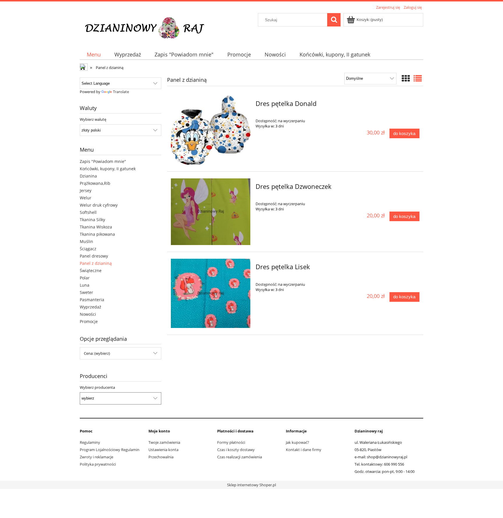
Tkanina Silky (92, 219)
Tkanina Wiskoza (96, 227)
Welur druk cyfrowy (99, 205)
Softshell (88, 212)
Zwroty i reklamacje (96, 457)
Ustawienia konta (163, 449)
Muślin (86, 241)
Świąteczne (91, 270)
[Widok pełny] (418, 78)
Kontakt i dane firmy (303, 449)
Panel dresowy (94, 256)
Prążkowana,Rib (95, 183)
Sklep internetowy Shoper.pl (251, 484)
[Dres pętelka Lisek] (210, 293)
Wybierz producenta (97, 387)
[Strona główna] (148, 27)
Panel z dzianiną (96, 263)
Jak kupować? (297, 442)
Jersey (85, 190)
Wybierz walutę (93, 119)
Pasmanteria (92, 299)
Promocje (89, 321)
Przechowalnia (160, 457)
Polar (85, 278)
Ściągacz (88, 248)
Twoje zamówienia (164, 442)
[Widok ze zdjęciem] (406, 78)
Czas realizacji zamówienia (239, 457)
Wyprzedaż (90, 307)
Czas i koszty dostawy (236, 449)
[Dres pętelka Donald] (210, 130)
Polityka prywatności (98, 464)
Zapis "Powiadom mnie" (103, 161)
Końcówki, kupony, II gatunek (108, 168)
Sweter (86, 292)
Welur (85, 198)
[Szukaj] (334, 19)
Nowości (88, 314)
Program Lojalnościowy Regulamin (109, 449)
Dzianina (88, 176)
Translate (121, 91)
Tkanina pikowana (97, 234)
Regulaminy (90, 442)
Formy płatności (231, 442)
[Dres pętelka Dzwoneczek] (210, 211)
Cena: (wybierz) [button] (97, 353)
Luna (84, 285)
